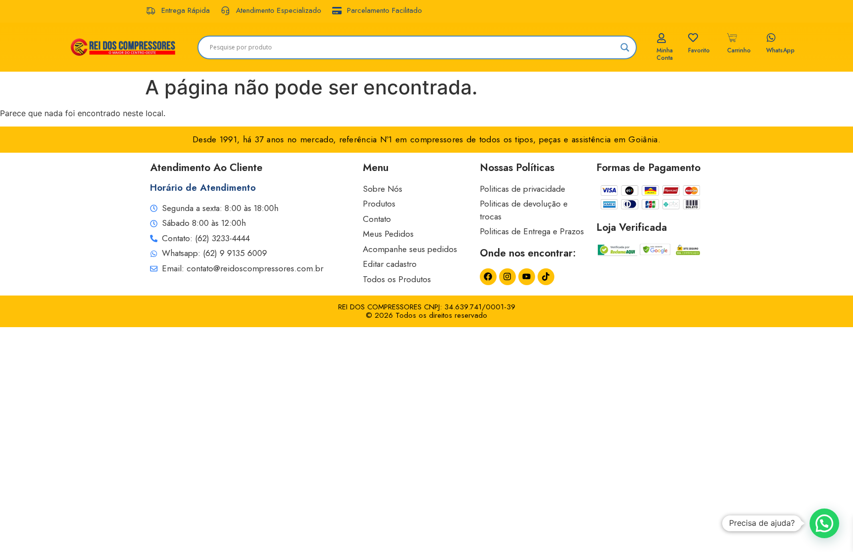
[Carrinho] (732, 37)
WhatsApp (780, 50)
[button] (824, 523)
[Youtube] (526, 276)
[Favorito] (693, 37)
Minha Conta (665, 54)
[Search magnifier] (625, 47)
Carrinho (739, 50)
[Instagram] (507, 276)
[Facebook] (488, 276)
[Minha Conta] (661, 38)
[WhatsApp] (771, 37)
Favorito (699, 50)
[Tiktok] (546, 276)
